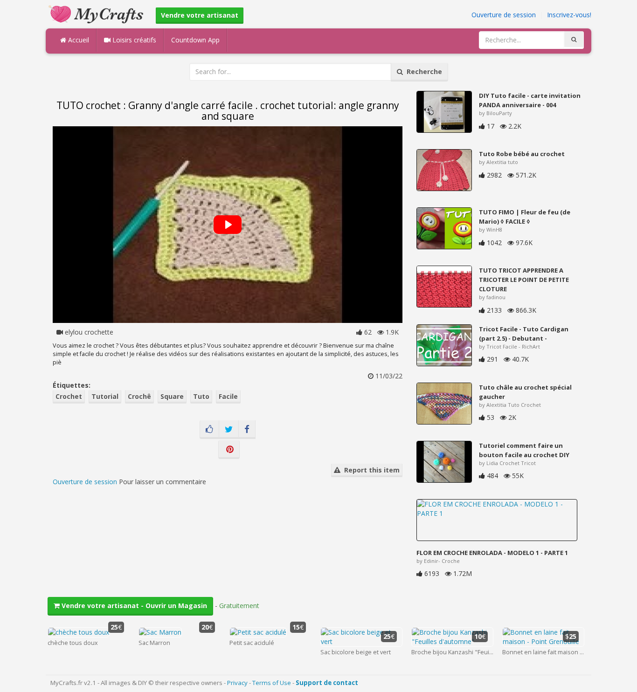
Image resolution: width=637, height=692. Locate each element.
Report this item (370, 470)
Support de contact (327, 682)
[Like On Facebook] (209, 429)
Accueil (77, 39)
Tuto (201, 396)
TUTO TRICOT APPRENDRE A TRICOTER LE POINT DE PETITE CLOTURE (524, 279)
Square (172, 396)
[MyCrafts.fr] (97, 13)
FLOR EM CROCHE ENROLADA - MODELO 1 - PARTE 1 (492, 552)
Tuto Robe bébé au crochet (522, 154)
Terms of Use (271, 682)
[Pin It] (229, 449)
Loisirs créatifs (133, 39)
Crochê (139, 396)
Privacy (237, 682)
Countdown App (195, 39)
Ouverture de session (503, 14)
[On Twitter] (229, 429)
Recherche (422, 71)
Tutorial (104, 396)
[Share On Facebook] (247, 429)
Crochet (68, 396)
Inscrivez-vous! (569, 14)
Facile (228, 396)
